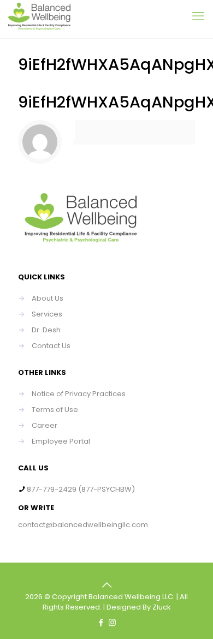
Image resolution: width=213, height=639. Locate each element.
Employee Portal (61, 441)
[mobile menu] (198, 16)
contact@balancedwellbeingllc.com (83, 524)
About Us (47, 298)
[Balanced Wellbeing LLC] (39, 19)
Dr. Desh (46, 330)
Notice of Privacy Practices (79, 394)
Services (47, 314)
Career (44, 425)
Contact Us (51, 346)
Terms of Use (55, 409)
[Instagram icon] (112, 622)
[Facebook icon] (101, 622)
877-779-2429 (51, 489)
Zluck (161, 607)
